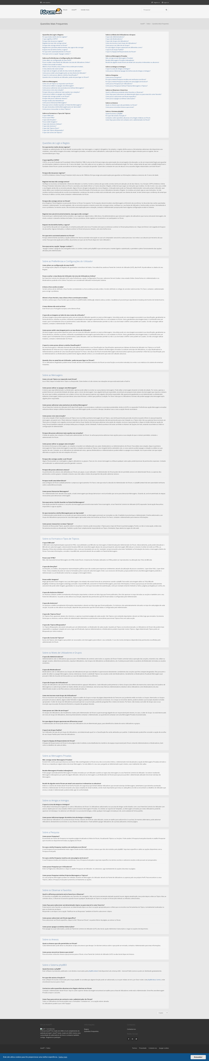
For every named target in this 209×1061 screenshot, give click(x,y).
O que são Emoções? (49, 120)
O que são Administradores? (115, 37)
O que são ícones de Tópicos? (52, 132)
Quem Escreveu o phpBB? (114, 114)
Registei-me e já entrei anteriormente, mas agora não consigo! (62, 47)
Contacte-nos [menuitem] (153, 1048)
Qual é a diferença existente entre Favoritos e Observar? (124, 92)
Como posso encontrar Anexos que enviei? (120, 107)
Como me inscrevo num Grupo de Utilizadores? (121, 43)
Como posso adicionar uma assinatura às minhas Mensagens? (63, 88)
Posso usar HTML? (48, 118)
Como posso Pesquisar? (114, 77)
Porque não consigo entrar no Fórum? (54, 45)
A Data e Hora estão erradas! (52, 64)
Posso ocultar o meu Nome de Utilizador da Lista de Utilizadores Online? (66, 62)
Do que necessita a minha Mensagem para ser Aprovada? (61, 107)
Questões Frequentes (91, 1031)
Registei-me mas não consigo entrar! (54, 43)
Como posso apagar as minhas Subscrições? (120, 99)
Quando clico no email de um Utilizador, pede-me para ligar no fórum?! (65, 77)
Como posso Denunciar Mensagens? (54, 103)
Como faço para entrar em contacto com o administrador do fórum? (128, 120)
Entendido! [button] (198, 1057)
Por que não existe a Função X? (116, 116)
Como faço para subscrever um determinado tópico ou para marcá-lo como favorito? (133, 94)
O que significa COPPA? (50, 39)
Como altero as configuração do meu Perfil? (56, 60)
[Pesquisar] (166, 10)
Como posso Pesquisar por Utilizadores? (119, 84)
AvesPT (74, 10)
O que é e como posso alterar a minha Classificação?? (60, 75)
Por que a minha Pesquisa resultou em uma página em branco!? (127, 82)
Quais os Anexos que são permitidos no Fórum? (121, 105)
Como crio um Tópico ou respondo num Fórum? (57, 84)
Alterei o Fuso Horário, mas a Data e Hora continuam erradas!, (62, 67)
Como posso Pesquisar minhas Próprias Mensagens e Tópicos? (127, 86)
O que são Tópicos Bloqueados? (53, 130)
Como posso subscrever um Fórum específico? (121, 96)
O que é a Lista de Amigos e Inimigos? (118, 69)
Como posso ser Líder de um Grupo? (118, 45)
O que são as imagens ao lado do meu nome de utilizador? (61, 71)
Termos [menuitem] (134, 1048)
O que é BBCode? (48, 115)
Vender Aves (85, 10)
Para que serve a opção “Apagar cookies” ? (56, 54)
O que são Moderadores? (114, 39)
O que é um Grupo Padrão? (115, 50)
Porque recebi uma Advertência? (53, 101)
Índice (48, 1048)
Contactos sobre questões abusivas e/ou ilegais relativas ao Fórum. (128, 118)
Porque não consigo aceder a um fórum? (55, 96)
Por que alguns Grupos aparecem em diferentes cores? (124, 47)
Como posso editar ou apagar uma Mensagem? (58, 86)
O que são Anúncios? (49, 126)
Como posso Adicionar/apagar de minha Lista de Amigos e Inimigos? (128, 71)
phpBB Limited (93, 971)
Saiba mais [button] (62, 1057)
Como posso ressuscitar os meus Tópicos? (56, 109)
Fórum (65, 10)
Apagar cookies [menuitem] (164, 1048)
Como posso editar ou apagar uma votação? (57, 94)
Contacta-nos (131, 1029)
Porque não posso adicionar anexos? (54, 98)
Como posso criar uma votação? (53, 90)
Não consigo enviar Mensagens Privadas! (119, 58)
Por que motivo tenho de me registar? (54, 37)
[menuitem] (165, 2)
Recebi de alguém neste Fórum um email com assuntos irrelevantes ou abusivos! (132, 62)
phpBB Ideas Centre (154, 980)
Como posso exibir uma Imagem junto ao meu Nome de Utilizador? (64, 73)
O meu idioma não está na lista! (52, 69)
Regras (86, 1029)
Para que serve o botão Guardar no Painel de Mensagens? (62, 105)
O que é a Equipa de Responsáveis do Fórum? (121, 52)
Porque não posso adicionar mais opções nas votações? (61, 92)
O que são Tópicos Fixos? (50, 128)
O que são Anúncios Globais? (52, 124)
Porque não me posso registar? (52, 41)
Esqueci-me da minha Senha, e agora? (55, 50)
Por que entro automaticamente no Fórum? (56, 52)
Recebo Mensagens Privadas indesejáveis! (120, 60)
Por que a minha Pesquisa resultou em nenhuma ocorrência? (126, 79)
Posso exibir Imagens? (49, 122)
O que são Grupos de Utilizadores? (117, 41)
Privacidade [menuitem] (142, 1048)
